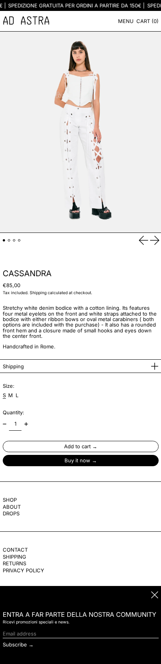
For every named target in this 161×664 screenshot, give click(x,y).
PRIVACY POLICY (23, 570)
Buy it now (77, 460)
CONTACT (15, 550)
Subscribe (15, 644)
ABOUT (12, 507)
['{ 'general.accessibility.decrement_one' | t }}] (4, 424)
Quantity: (13, 412)
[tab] (4, 240)
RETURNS (14, 563)
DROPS (11, 513)
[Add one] (25, 424)
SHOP (10, 500)
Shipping (38, 292)
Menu (126, 21)
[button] (147, 21)
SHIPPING (14, 557)
